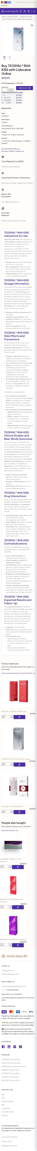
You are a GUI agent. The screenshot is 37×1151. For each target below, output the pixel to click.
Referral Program (8, 1101)
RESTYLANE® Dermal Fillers (11, 1063)
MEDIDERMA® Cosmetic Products (14, 1066)
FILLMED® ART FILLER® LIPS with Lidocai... (16, 759)
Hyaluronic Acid (26, 17)
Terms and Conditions (9, 1137)
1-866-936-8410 (20, 2)
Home (4, 17)
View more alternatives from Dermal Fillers (17, 673)
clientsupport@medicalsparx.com (14, 986)
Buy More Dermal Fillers (9, 149)
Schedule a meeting (12, 990)
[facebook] (9, 1046)
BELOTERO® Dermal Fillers (11, 1073)
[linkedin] (3, 1046)
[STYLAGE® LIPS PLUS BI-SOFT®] (18, 786)
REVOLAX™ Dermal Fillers (11, 1080)
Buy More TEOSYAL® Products (12, 151)
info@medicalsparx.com (30, 2)
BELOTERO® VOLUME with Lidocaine (13, 940)
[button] (32, 25)
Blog (3, 1105)
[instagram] (14, 1046)
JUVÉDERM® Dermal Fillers (11, 1059)
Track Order (6, 1108)
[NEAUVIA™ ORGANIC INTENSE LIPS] (18, 691)
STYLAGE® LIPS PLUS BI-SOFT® (13, 807)
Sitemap (5, 1115)
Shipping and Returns (9, 1146)
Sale (3, 1094)
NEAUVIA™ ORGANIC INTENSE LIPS (14, 711)
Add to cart (23, 88)
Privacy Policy (7, 1141)
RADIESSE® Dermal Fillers (10, 1070)
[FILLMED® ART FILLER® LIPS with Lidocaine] (18, 739)
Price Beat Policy (8, 1112)
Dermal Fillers (13, 17)
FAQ (3, 1098)
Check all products (9, 830)
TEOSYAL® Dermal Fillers (10, 1077)
